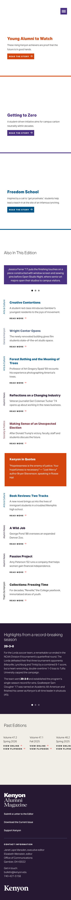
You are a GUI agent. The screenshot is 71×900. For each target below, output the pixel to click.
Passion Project (21, 556)
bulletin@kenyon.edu (15, 872)
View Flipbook (12, 749)
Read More (17, 318)
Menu (63, 11)
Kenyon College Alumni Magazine (15, 14)
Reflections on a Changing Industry (35, 395)
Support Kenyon (12, 830)
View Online (11, 746)
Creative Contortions (25, 302)
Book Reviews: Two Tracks (29, 496)
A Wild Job (17, 528)
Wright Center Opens (25, 331)
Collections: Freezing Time (29, 585)
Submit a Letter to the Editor (18, 814)
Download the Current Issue (18, 822)
